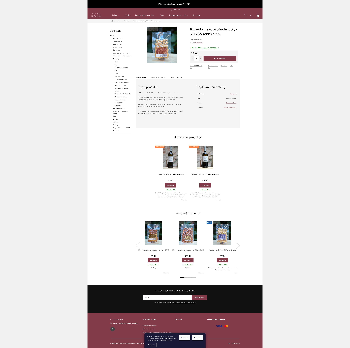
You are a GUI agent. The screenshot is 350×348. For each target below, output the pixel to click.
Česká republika (231, 103)
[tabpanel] (170, 173)
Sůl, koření (118, 106)
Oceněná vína (117, 131)
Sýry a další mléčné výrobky (123, 94)
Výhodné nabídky (118, 38)
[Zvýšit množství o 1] (200, 58)
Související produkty (157, 77)
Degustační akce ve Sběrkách (121, 128)
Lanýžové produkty (120, 100)
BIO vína (115, 119)
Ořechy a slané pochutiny (122, 82)
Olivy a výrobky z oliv (121, 79)
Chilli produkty (119, 103)
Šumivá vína (116, 50)
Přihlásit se (199, 297)
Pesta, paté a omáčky (121, 97)
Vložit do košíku (220, 59)
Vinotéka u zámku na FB (112, 329)
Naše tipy (116, 122)
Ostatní (117, 91)
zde (171, 340)
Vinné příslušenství (118, 108)
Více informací (199, 43)
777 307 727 (118, 319)
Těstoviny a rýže (119, 76)
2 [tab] (186, 277)
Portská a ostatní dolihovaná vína (122, 56)
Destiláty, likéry (117, 47)
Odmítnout (184, 338)
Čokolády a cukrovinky (121, 68)
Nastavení (151, 345)
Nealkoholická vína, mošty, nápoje (120, 112)
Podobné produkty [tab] (176, 77)
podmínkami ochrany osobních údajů (184, 303)
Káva (116, 73)
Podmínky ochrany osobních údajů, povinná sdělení (157, 332)
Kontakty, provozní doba (149, 325)
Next (238, 245)
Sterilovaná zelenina (120, 85)
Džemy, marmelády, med (122, 88)
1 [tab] (182, 277)
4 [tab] (194, 277)
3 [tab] (190, 277)
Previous (138, 245)
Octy (116, 65)
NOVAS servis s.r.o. (230, 107)
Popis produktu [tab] (141, 77)
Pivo (114, 116)
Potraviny (116, 59)
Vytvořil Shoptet (235, 343)
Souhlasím (197, 338)
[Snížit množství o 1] (192, 58)
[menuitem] (116, 15)
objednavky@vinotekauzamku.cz (126, 323)
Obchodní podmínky (148, 329)
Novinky (115, 125)
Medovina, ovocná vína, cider (121, 53)
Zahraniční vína (117, 44)
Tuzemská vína (117, 41)
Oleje (116, 62)
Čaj (116, 70)
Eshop (112, 35)
